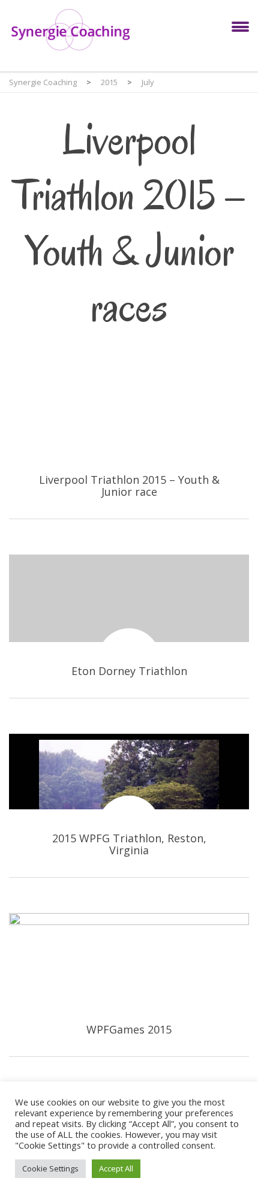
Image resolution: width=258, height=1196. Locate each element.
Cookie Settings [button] (50, 1168)
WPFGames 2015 (129, 984)
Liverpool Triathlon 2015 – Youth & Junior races (129, 447)
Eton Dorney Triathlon (129, 626)
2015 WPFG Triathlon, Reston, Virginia (129, 805)
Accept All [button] (116, 1168)
